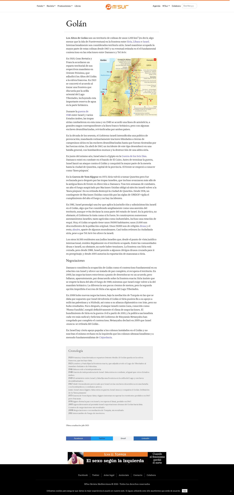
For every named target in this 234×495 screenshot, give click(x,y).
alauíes (76, 229)
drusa (143, 226)
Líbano (137, 41)
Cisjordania (105, 337)
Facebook (78, 438)
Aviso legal (109, 475)
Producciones (64, 6)
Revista (50, 6)
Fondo (40, 6)
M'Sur (165, 6)
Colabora (176, 6)
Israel (146, 41)
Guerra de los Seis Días (134, 156)
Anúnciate (124, 475)
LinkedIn (145, 438)
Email (123, 438)
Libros (78, 6)
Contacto (137, 475)
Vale (184, 491)
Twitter (102, 438)
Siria (129, 41)
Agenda (156, 6)
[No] (230, 491)
